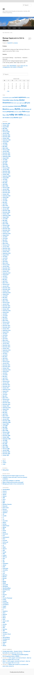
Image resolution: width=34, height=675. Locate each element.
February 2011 (6, 399)
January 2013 (6, 363)
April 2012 (5, 378)
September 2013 (6, 350)
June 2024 (5, 145)
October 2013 (6, 348)
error (15, 103)
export (18, 102)
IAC (3, 560)
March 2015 (5, 320)
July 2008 (5, 440)
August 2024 (6, 141)
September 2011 (6, 389)
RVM (4, 622)
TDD (4, 630)
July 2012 (5, 373)
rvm (24, 115)
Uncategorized (6, 639)
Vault (4, 644)
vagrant (20, 117)
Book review (6, 507)
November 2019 (6, 230)
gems (23, 102)
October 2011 (6, 388)
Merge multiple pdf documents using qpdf (13, 482)
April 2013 (5, 358)
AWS (4, 497)
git (26, 102)
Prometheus (6, 604)
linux (24, 105)
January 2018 (6, 266)
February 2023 (6, 168)
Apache (4, 494)
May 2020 (5, 220)
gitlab (28, 103)
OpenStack (5, 586)
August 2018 (6, 255)
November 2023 (6, 154)
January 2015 (6, 324)
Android (5, 493)
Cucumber (6, 100)
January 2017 (6, 286)
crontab (27, 97)
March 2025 (5, 130)
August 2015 (6, 312)
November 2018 (6, 250)
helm (6, 106)
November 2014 (6, 327)
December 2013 (6, 345)
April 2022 (5, 184)
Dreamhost (7, 103)
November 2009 (6, 420)
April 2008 (5, 445)
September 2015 (6, 310)
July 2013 (5, 353)
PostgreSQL (6, 603)
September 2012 (6, 370)
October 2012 (6, 368)
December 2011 (6, 384)
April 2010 (5, 414)
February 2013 (6, 361)
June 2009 (5, 425)
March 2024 (5, 148)
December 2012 (6, 365)
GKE (4, 550)
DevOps (16, 100)
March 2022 (5, 186)
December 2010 (6, 402)
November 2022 (6, 172)
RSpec (4, 115)
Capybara (5, 512)
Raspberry (5, 611)
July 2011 (5, 393)
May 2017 (5, 279)
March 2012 (5, 379)
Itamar (4, 661)
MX (3, 580)
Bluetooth (5, 506)
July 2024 (5, 143)
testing (11, 117)
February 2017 (6, 284)
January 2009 (6, 434)
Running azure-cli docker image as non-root (13, 475)
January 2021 (6, 209)
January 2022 (6, 189)
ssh (4, 117)
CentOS (4, 516)
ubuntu (14, 67)
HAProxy (5, 557)
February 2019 (6, 245)
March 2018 (5, 263)
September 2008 (6, 438)
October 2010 (6, 406)
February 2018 (6, 264)
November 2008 (6, 435)
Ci (3, 517)
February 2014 (6, 342)
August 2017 (6, 274)
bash (16, 97)
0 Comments (29, 39)
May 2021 (5, 202)
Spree (4, 626)
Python (4, 607)
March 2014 (5, 340)
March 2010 (5, 415)
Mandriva (6, 109)
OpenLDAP (5, 585)
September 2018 (6, 253)
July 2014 (5, 333)
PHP (4, 596)
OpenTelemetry (6, 589)
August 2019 (6, 235)
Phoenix (4, 111)
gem (21, 103)
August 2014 (6, 332)
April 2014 (5, 338)
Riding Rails (6, 470)
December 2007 (6, 452)
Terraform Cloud (7, 634)
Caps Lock (22, 65)
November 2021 (6, 192)
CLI (3, 519)
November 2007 (6, 453)
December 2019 (6, 228)
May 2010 (5, 412)
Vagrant (4, 642)
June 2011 (5, 394)
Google (4, 552)
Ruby (4, 619)
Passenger (26, 109)
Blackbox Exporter (7, 504)
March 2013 (5, 360)
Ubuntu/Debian (13, 65)
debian (12, 100)
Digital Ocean (6, 525)
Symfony (5, 629)
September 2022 (6, 176)
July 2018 (5, 256)
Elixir (12, 103)
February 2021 (6, 207)
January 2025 (6, 133)
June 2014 (5, 335)
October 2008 (6, 437)
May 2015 (5, 317)
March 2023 (5, 166)
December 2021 (6, 191)
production (16, 111)
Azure (4, 499)
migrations (11, 109)
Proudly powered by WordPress (17, 672)
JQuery (4, 565)
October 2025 (6, 125)
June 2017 (5, 278)
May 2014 (5, 337)
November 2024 (6, 136)
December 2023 (6, 153)
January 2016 (6, 304)
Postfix (4, 599)
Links (19, 28)
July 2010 (5, 411)
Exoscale (5, 540)
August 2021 (6, 197)
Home (4, 28)
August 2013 (6, 352)
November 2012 (6, 366)
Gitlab (4, 547)
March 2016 (5, 301)
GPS (4, 553)
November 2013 (6, 347)
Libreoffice (5, 570)
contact (14, 28)
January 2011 (6, 401)
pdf (30, 109)
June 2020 (5, 218)
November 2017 (6, 269)
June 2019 (5, 238)
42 (4, 9)
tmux (8, 65)
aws (13, 97)
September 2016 (6, 292)
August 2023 (6, 158)
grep (4, 106)
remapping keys (6, 67)
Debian (4, 522)
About (9, 28)
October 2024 (6, 138)
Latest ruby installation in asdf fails (11, 480)
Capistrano (5, 511)
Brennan (5, 509)
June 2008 (5, 442)
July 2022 (5, 179)
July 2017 (5, 276)
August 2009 (6, 424)
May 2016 (5, 297)
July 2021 (5, 199)
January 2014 (6, 343)
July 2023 (5, 159)
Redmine (5, 614)
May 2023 (5, 163)
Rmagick (28, 111)
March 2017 (5, 282)
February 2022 (6, 187)
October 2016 (6, 291)
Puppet (4, 606)
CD (3, 514)
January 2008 (6, 450)
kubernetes (17, 106)
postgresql (10, 111)
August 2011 (6, 391)
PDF (4, 593)
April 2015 (5, 319)
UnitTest (5, 640)
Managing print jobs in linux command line (13, 484)
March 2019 (5, 243)
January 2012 (6, 383)
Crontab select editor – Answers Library (12, 651)
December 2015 (6, 305)
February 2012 (6, 381)
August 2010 (6, 409)
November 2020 (6, 212)
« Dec (8, 91)
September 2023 (6, 156)
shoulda (5, 624)
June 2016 (5, 296)
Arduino (5, 496)
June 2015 (5, 315)
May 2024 (5, 146)
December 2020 (6, 210)
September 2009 (6, 422)
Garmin (4, 543)
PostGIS (5, 601)
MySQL (18, 109)
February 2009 (6, 432)
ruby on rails (16, 114)
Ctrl (26, 65)
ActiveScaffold (6, 97)
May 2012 (5, 376)
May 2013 (5, 356)
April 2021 (5, 204)
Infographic (5, 563)
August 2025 (6, 126)
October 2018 (6, 251)
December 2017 (6, 268)
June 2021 (5, 200)
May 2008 (5, 443)
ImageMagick (11, 106)
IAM (4, 562)
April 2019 (5, 241)
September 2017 (6, 273)
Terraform (7, 117)
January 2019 (6, 246)
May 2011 (5, 396)
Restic (4, 616)
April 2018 (5, 261)
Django (4, 527)
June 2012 (5, 374)
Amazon (5, 491)
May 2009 (5, 427)
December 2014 (6, 325)
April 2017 (5, 281)
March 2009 (5, 430)
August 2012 (6, 371)
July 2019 (5, 237)
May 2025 (5, 128)
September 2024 (6, 140)
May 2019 (5, 240)
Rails (24, 111)
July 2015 (5, 314)
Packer (4, 591)
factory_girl (5, 542)
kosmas (16, 43)
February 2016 (6, 302)
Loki (4, 573)
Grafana (4, 555)
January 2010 (6, 419)
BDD (4, 502)
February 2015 (6, 322)
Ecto (4, 535)
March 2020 (5, 223)
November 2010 (6, 404)
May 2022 (5, 182)
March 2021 (5, 205)
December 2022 (6, 171)
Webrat (4, 645)
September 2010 (6, 407)
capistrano (22, 97)
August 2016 (6, 294)
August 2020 (6, 217)
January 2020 (6, 227)
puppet (20, 111)
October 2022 (6, 174)
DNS (4, 529)
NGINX (22, 109)
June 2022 (5, 181)
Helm (4, 558)
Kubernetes (5, 568)
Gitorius (5, 548)
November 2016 (6, 289)
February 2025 (6, 131)
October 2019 (6, 232)
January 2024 (6, 151)
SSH (4, 627)
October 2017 (6, 271)
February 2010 (6, 417)
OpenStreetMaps (7, 588)
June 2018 (5, 258)
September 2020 (6, 215)
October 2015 (6, 309)
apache (10, 97)
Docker (4, 530)
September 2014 (6, 330)
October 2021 (6, 194)
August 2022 (6, 177)
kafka (4, 566)
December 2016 (6, 287)
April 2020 (5, 222)
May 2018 (5, 260)
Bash (4, 501)
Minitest (4, 576)
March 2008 (5, 447)
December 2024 (6, 135)
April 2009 (5, 429)
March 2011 (5, 397)
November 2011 (6, 386)
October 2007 (6, 455)
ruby (7, 115)
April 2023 (5, 164)
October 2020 (6, 214)
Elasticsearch (6, 537)
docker (22, 100)
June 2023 (5, 161)
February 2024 (6, 149)
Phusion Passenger (7, 598)
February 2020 (6, 225)
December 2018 (6, 248)
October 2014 (6, 328)
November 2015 (6, 307)
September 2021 (6, 195)
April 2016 (5, 299)
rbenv (4, 612)
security (28, 115)
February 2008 (6, 448)
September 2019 (6, 233)
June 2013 (5, 355)
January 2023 (6, 169)
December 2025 (6, 123)
